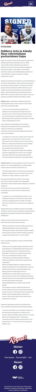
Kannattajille (21, 357)
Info (30, 357)
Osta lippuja (9, 357)
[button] (31, 4)
